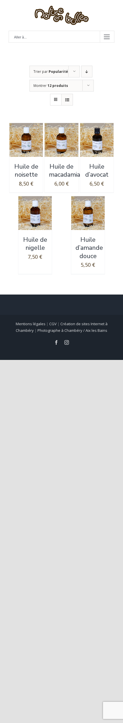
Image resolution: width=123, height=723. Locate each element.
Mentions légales (30, 323)
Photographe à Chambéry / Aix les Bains (72, 330)
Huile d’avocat (96, 170)
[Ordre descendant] (86, 71)
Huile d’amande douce (89, 247)
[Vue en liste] (67, 99)
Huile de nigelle (35, 243)
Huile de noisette (26, 170)
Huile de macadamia (64, 170)
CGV (53, 323)
